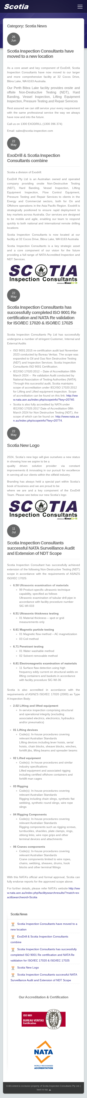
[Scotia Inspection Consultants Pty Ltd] (16, 6)
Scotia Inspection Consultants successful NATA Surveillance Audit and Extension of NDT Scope (40, 548)
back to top (42, 1089)
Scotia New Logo (23, 445)
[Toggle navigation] (80, 6)
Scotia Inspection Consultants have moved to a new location (40, 54)
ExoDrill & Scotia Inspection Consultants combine (33, 158)
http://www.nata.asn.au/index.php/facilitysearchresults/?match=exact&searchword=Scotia (43, 893)
